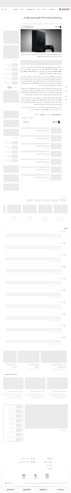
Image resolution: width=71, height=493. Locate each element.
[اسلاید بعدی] (1, 99)
